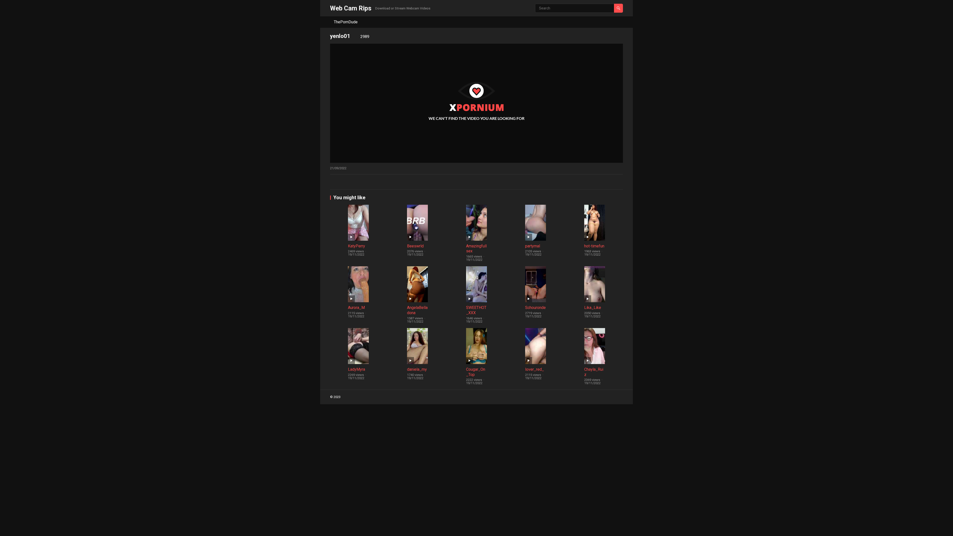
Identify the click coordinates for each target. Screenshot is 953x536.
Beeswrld (415, 246)
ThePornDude (346, 22)
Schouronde (535, 307)
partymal (532, 246)
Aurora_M (356, 307)
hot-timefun (594, 246)
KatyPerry (356, 246)
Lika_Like (592, 307)
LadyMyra (356, 369)
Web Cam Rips (351, 8)
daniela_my (417, 369)
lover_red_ (534, 369)
